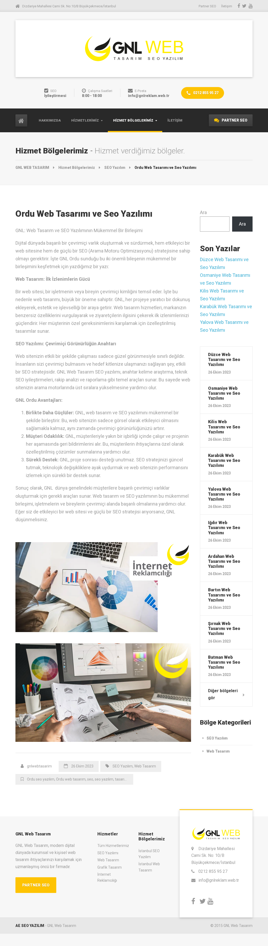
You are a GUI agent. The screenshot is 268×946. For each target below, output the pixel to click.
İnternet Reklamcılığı (107, 877)
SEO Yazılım (123, 766)
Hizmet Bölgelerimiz (133, 120)
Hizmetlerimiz (85, 120)
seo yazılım (104, 779)
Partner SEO (207, 6)
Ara (203, 212)
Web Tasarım (145, 766)
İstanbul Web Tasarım (149, 867)
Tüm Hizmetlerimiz (113, 846)
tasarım (121, 779)
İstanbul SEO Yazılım (149, 854)
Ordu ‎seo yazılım (40, 779)
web (132, 779)
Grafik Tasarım (109, 867)
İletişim (175, 120)
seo (90, 779)
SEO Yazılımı (107, 853)
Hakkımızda (50, 120)
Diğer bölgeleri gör (223, 694)
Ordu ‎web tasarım (71, 779)
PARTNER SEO (234, 120)
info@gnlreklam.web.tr (218, 880)
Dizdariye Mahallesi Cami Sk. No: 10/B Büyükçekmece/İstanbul (213, 855)
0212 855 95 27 (205, 93)
